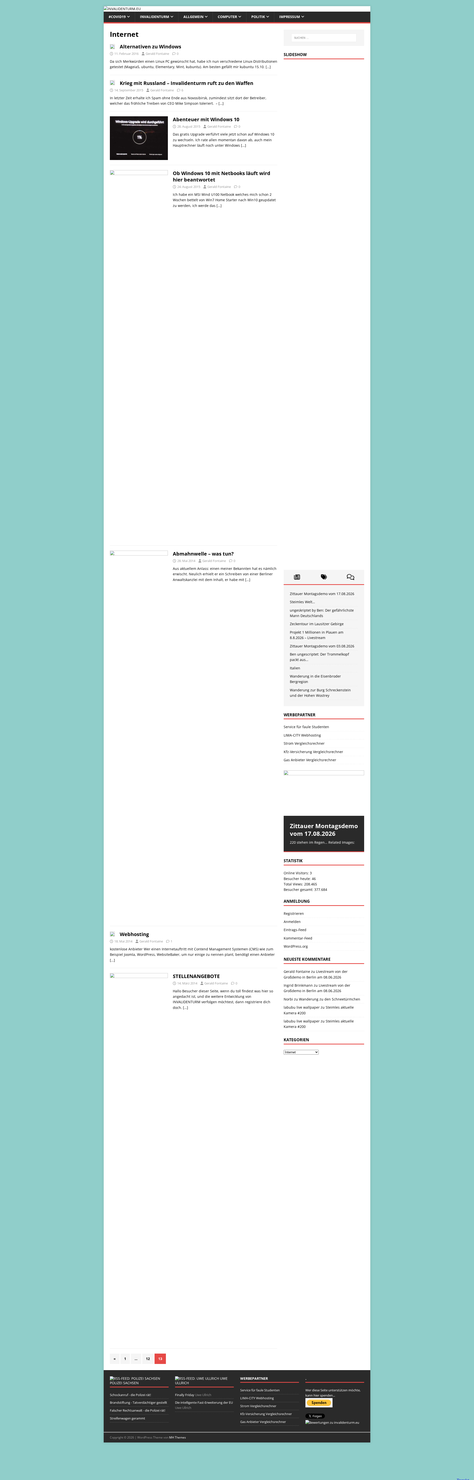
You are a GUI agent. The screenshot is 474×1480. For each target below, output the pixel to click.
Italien (295, 668)
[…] (268, 66)
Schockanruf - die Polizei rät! (130, 1395)
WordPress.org (296, 946)
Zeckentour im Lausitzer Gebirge (317, 623)
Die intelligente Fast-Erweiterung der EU (204, 1402)
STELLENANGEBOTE (196, 976)
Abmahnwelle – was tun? (203, 553)
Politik (258, 16)
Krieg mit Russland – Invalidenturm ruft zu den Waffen (186, 83)
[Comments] (350, 577)
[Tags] (323, 577)
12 (148, 1358)
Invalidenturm (154, 16)
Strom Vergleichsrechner (304, 743)
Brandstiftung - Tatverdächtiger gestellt (138, 1402)
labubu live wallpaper (302, 1007)
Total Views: (294, 884)
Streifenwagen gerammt (127, 1418)
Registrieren (294, 913)
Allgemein (193, 16)
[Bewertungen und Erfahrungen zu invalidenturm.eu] (332, 1422)
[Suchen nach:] (324, 38)
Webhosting (134, 934)
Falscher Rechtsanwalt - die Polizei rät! (137, 1410)
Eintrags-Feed (295, 929)
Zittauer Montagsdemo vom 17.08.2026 (322, 593)
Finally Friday (184, 1395)
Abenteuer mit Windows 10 (206, 119)
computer (227, 16)
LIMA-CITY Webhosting (302, 735)
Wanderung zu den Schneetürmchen (329, 999)
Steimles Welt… (302, 602)
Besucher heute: (298, 878)
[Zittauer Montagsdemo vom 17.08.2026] (324, 793)
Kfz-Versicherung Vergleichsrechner (313, 751)
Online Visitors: (297, 873)
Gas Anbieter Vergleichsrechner (310, 760)
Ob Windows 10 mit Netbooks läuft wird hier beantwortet (221, 176)
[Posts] (297, 577)
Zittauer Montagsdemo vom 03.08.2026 (322, 646)
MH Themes (177, 1437)
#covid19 (117, 16)
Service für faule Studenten (306, 726)
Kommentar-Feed (298, 938)
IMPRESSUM (289, 16)
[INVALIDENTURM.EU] (122, 8)
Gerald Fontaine (157, 53)
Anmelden (292, 921)
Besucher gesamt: (299, 889)
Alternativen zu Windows (150, 46)
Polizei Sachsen (124, 1382)
